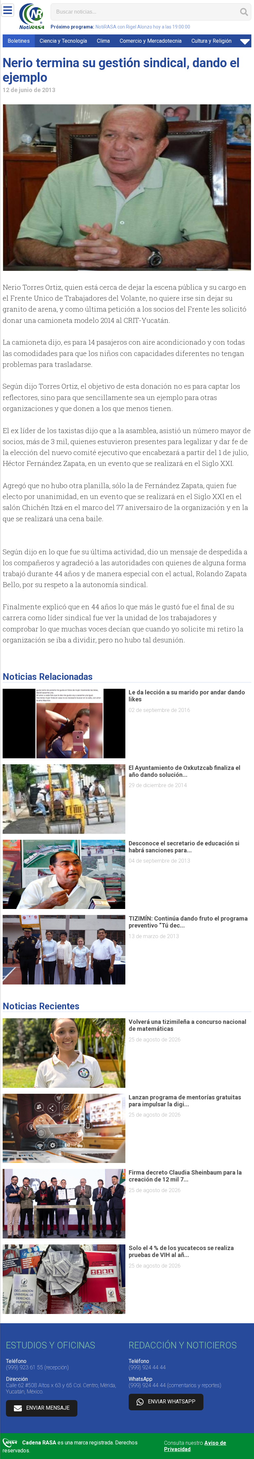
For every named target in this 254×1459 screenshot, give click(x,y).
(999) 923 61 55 (24, 1367)
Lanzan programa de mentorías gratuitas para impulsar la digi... (185, 1101)
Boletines (19, 41)
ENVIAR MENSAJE (47, 1408)
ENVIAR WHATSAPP (171, 1402)
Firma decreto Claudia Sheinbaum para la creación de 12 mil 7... (185, 1176)
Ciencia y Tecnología (63, 41)
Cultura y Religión (211, 41)
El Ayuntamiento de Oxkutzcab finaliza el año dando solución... (184, 771)
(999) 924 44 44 (147, 1367)
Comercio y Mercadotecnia (151, 41)
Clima (103, 41)
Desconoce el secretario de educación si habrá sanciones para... (184, 847)
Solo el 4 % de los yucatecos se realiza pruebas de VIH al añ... (181, 1251)
